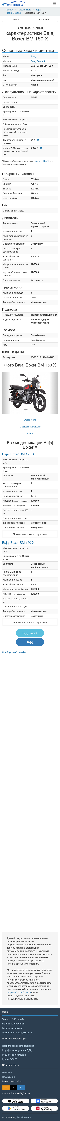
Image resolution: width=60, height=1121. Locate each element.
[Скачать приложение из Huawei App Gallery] (44, 1108)
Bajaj (38, 9)
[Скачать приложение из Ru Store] (44, 1101)
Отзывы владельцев (30, 426)
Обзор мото (30, 419)
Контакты (7, 1072)
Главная (9, 9)
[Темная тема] (13, 1087)
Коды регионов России (14, 1054)
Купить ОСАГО (9, 1059)
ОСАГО (46, 160)
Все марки (44, 19)
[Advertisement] (30, 792)
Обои (30, 433)
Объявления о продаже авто (17, 1032)
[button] (6, 393)
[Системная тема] (21, 1087)
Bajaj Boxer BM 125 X (18, 453)
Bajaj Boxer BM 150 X (18, 542)
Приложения (8, 1076)
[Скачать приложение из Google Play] (15, 1108)
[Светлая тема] (6, 1087)
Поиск (16, 19)
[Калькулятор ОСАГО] (40, 147)
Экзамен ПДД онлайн (13, 1019)
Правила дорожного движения (18, 1045)
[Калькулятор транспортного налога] (37, 139)
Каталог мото (24, 9)
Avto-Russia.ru (24, 1117)
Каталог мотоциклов (12, 1028)
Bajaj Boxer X (14, 12)
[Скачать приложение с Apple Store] (15, 1101)
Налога (37, 160)
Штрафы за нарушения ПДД (17, 1050)
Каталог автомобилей (13, 1023)
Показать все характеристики (30, 534)
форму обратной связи (19, 992)
